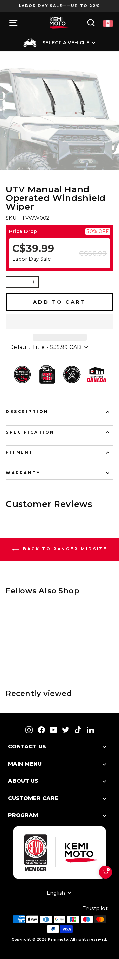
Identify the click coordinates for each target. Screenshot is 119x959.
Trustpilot (95, 908)
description (27, 411)
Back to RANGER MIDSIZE (64, 548)
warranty (23, 473)
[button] (59, 321)
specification (30, 432)
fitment (19, 452)
